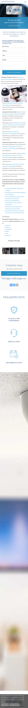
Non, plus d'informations (14, 704)
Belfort (7, 231)
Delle (6, 233)
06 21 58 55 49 (15, 20)
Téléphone (4, 50)
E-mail (3, 55)
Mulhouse (7, 227)
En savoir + (6, 250)
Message (4, 59)
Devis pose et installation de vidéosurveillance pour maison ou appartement (13, 202)
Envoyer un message (14, 273)
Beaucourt (8, 235)
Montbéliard (8, 229)
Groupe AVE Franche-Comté (8, 2)
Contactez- (14, 25)
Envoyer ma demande (14, 72)
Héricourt (7, 225)
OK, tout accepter (5, 704)
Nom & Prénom (5, 46)
